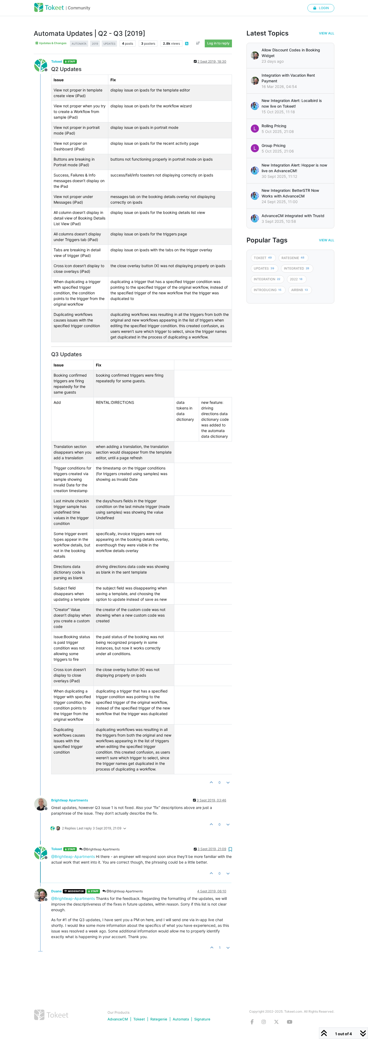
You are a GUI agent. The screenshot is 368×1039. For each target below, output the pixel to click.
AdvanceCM (117, 1019)
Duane (56, 891)
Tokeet (56, 61)
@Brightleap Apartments (101, 849)
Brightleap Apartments (69, 800)
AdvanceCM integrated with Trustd (293, 215)
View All (326, 33)
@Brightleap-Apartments (73, 856)
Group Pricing (274, 145)
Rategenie (158, 1019)
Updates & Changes (53, 43)
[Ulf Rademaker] (255, 55)
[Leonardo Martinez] (255, 81)
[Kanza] (255, 106)
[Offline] (42, 65)
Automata (181, 1019)
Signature (202, 1019)
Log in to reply (218, 43)
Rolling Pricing (274, 125)
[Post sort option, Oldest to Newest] (198, 43)
